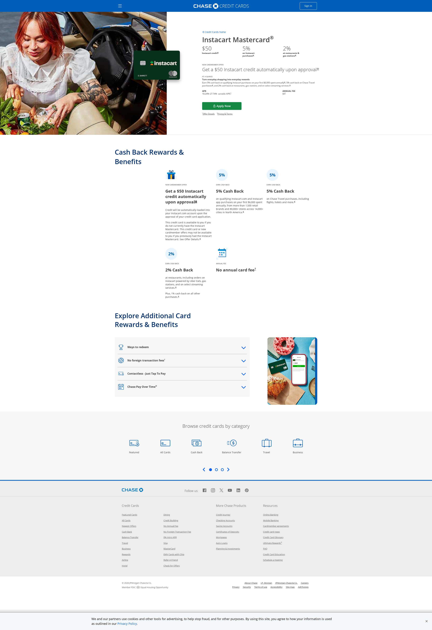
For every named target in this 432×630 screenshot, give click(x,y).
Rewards (126, 554)
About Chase (251, 582)
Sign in (310, 5)
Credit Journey (223, 514)
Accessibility (276, 586)
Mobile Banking (271, 520)
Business (298, 452)
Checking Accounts (225, 520)
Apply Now (229, 107)
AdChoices (303, 586)
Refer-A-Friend (171, 559)
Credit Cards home (215, 32)
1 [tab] (210, 469)
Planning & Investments (228, 548)
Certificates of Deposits (227, 531)
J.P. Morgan (266, 582)
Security (247, 586)
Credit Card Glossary (273, 537)
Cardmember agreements (276, 526)
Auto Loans (221, 543)
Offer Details (209, 113)
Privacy (235, 586)
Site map (290, 586)
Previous (204, 469)
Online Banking (270, 514)
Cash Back (196, 452)
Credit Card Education (274, 554)
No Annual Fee (171, 526)
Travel (268, 452)
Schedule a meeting (273, 559)
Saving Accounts (224, 526)
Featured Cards (129, 514)
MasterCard (169, 548)
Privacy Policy (127, 624)
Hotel (124, 565)
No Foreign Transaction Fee (177, 531)
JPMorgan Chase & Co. (286, 582)
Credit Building (171, 520)
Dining (167, 514)
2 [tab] (216, 469)
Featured (134, 452)
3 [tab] (222, 469)
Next (228, 469)
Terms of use (260, 586)
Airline (125, 559)
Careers (304, 582)
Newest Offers (129, 526)
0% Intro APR (170, 537)
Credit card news (271, 531)
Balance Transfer (231, 452)
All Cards (165, 452)
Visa (166, 543)
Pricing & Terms (225, 113)
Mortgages (221, 537)
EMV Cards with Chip (174, 554)
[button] (426, 621)
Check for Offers (172, 565)
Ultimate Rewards (272, 543)
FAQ (265, 548)
